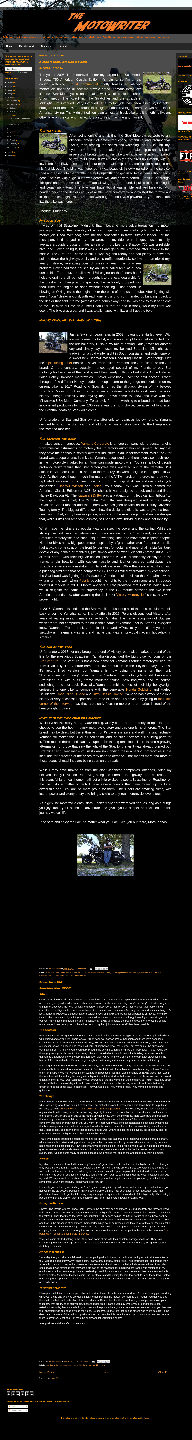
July (11, 116)
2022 (10, 97)
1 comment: (82, 969)
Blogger (147, 1418)
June (12, 129)
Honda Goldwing (139, 689)
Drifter (62, 972)
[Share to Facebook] (104, 968)
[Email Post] (91, 969)
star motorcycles (66, 975)
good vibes (68, 1365)
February (13, 144)
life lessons (87, 1365)
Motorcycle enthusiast (123, 972)
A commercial (87, 84)
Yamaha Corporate (95, 443)
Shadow (51, 975)
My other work (26, 46)
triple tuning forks (58, 363)
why (103, 1365)
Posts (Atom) (56, 1378)
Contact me (47, 46)
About (63, 46)
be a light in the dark (54, 1365)
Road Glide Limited (71, 694)
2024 (10, 90)
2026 (10, 83)
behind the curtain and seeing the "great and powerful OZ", (93, 1108)
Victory (87, 975)
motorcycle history (140, 972)
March (13, 140)
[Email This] (96, 968)
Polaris (84, 580)
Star (57, 975)
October (13, 108)
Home (9, 46)
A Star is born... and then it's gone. (63, 62)
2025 (10, 86)
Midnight (109, 972)
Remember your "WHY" (54, 988)
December (14, 101)
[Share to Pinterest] (106, 968)
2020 (10, 156)
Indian (96, 486)
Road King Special (156, 972)
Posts (12, 1406)
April (12, 136)
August (13, 112)
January (13, 147)
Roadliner (43, 975)
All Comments (16, 1410)
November (14, 104)
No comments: (83, 1361)
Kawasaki (101, 972)
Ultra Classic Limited (108, 694)
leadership (78, 1365)
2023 (10, 94)
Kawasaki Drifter (90, 495)
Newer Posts (46, 1372)
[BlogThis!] (98, 968)
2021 (10, 152)
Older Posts (164, 1372)
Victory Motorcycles (130, 595)
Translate (23, 73)
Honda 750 (85, 972)
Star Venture (48, 661)
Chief (57, 972)
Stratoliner (78, 975)
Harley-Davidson (70, 486)
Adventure (50, 972)
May (12, 133)
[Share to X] (101, 968)
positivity (96, 1365)
